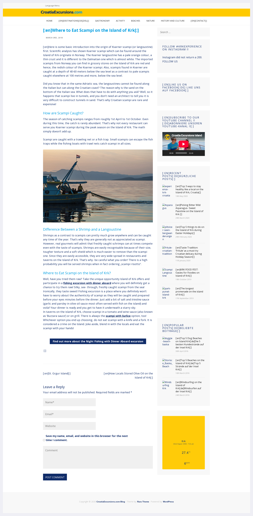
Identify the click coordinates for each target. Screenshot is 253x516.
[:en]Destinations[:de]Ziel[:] (74, 20)
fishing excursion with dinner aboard (87, 283)
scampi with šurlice (118, 316)
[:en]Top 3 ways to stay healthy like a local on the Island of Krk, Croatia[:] (189, 189)
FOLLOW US (170, 61)
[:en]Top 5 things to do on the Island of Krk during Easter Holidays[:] (190, 230)
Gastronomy (102, 20)
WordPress (168, 501)
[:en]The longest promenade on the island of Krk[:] (189, 291)
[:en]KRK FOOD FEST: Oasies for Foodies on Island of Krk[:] (187, 272)
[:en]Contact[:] (199, 20)
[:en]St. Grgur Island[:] (56, 373)
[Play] (166, 153)
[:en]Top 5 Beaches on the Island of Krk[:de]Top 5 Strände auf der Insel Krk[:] (190, 365)
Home (49, 20)
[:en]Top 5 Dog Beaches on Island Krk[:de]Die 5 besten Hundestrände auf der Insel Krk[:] (190, 343)
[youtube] (206, 5)
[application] (183, 144)
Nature (150, 20)
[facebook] (202, 5)
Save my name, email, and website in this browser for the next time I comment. (87, 438)
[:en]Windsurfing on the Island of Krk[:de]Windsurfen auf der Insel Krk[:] (189, 387)
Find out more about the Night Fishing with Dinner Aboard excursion (98, 341)
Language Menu (52, 5)
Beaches (135, 20)
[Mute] (196, 153)
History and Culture (172, 20)
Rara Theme (143, 501)
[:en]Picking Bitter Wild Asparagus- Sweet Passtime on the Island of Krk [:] (189, 210)
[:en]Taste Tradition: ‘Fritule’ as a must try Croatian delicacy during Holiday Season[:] (189, 252)
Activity (120, 20)
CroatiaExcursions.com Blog (110, 501)
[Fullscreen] (201, 153)
